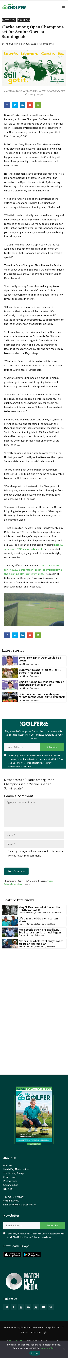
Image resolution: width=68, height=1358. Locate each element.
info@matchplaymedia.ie (23, 1204)
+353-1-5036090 (15, 1196)
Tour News (24, 20)
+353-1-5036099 (11, 1200)
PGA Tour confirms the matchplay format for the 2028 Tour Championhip (42, 695)
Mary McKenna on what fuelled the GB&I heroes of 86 (39, 908)
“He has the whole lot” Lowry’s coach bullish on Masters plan (41, 942)
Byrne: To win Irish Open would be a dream (40, 659)
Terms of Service (17, 884)
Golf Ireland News (42, 912)
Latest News (9, 20)
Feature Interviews (26, 912)
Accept (35, 1353)
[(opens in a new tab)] (34, 1114)
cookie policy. (48, 1348)
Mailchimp (37, 762)
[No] (64, 1349)
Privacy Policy (22, 762)
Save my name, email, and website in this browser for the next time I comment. (36, 853)
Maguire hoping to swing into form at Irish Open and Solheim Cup (41, 683)
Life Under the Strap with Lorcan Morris (38, 920)
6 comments (46, 43)
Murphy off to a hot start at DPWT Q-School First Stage (41, 671)
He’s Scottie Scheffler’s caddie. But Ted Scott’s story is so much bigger (40, 931)
